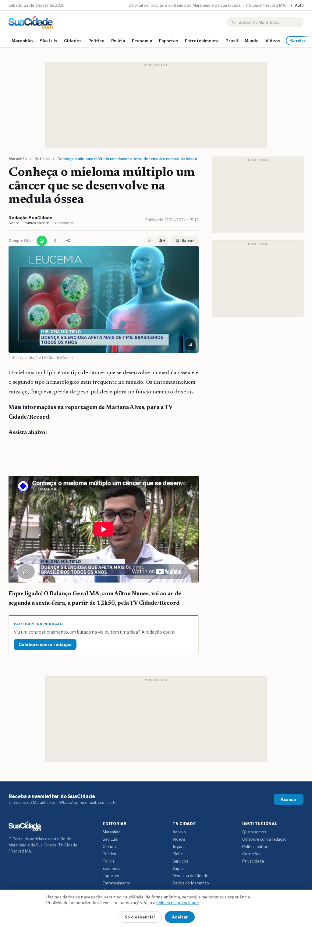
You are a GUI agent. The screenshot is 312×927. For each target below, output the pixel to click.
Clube (177, 854)
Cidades (73, 40)
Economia (142, 40)
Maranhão (22, 40)
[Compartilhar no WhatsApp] (42, 241)
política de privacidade (177, 902)
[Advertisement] (156, 104)
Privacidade (253, 861)
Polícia (118, 40)
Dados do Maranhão (190, 883)
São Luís (48, 40)
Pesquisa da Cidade (190, 875)
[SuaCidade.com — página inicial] (31, 22)
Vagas (178, 868)
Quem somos (254, 832)
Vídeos (272, 40)
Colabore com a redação (45, 644)
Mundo (252, 40)
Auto (297, 5)
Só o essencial (140, 917)
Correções (64, 223)
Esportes (168, 40)
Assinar (289, 799)
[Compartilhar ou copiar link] (68, 241)
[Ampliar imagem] (190, 344)
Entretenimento (202, 40)
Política (96, 40)
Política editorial (37, 223)
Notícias (42, 159)
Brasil (231, 40)
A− (150, 240)
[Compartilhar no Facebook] (55, 241)
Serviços (180, 861)
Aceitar (180, 917)
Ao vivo (179, 832)
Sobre (14, 223)
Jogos (177, 846)
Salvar (188, 240)
